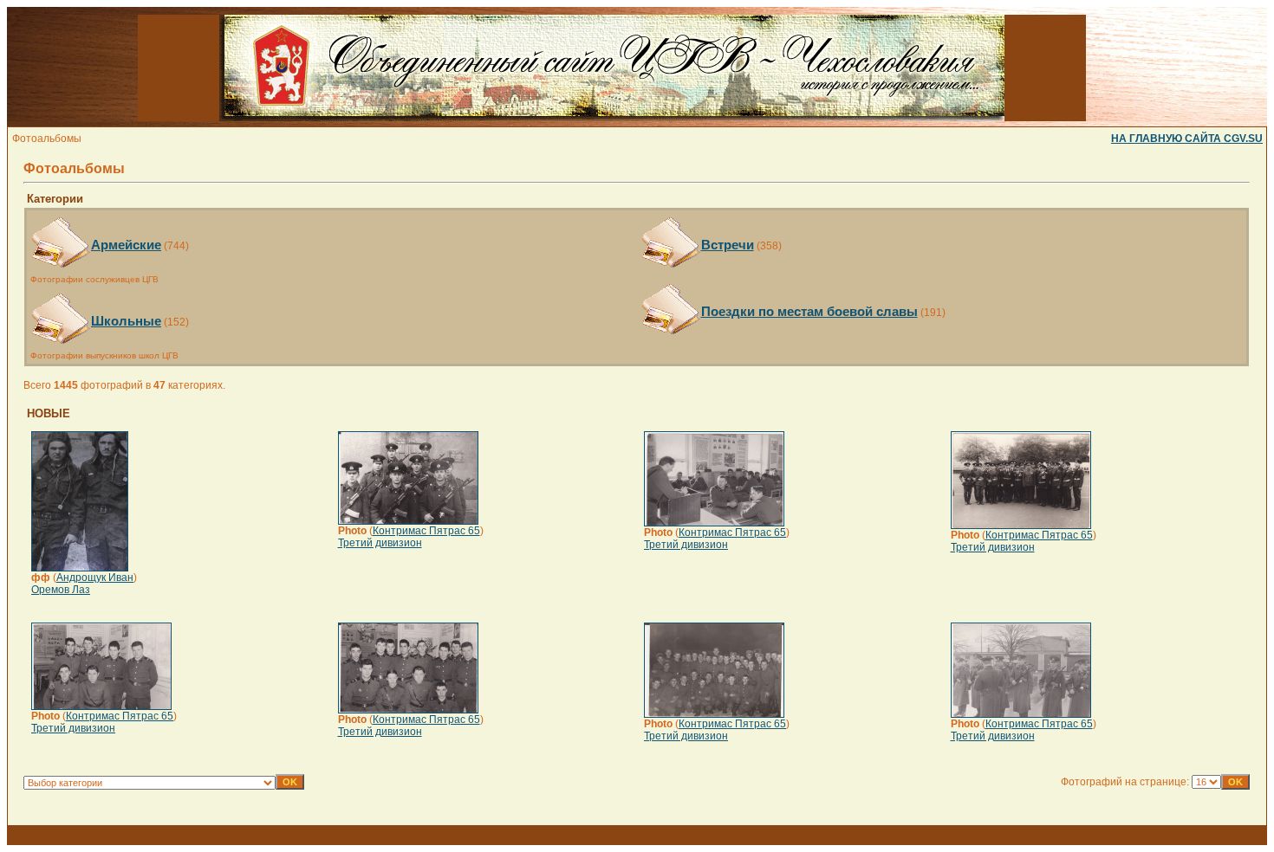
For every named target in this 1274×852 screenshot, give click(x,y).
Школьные (126, 320)
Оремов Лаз (60, 590)
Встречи (727, 244)
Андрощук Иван (94, 577)
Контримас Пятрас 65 (426, 531)
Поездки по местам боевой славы (809, 311)
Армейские (126, 244)
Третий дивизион (380, 543)
